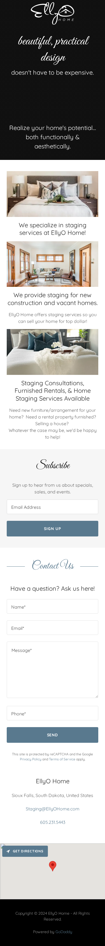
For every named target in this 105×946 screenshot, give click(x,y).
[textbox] (52, 507)
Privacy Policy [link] (30, 759)
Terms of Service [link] (62, 759)
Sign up (52, 528)
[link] (52, 13)
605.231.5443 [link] (52, 822)
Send (52, 734)
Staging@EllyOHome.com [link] (53, 809)
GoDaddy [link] (63, 931)
